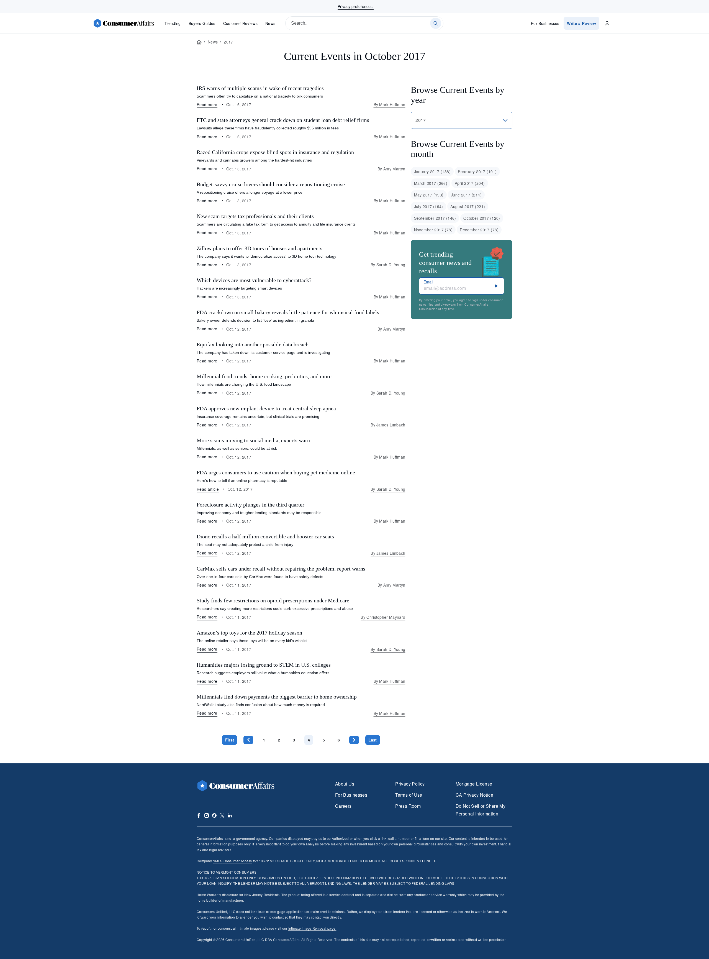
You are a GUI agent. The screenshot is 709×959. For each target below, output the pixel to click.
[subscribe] (496, 286)
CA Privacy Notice (474, 795)
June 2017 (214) (466, 195)
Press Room (408, 806)
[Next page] (354, 740)
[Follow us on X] (222, 815)
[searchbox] (364, 23)
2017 (228, 42)
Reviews (240, 23)
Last (372, 740)
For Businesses (545, 23)
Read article (208, 489)
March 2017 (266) (431, 183)
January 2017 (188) (432, 171)
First (229, 740)
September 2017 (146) (435, 218)
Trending (173, 23)
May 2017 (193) (429, 195)
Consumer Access (232, 860)
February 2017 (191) (477, 171)
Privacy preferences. (356, 6)
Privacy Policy (410, 784)
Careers (343, 806)
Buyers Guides (202, 23)
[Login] (607, 23)
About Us (344, 784)
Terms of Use (408, 795)
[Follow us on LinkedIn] (230, 815)
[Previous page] (248, 740)
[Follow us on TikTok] (214, 815)
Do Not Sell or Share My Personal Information (480, 810)
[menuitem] (432, 171)
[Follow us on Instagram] (206, 815)
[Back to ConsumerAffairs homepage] (199, 42)
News (270, 23)
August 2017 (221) (467, 206)
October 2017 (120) (481, 218)
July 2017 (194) (428, 206)
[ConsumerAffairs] (123, 23)
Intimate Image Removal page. (312, 928)
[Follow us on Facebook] (199, 815)
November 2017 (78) (433, 229)
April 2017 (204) (470, 183)
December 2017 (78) (479, 229)
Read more (207, 104)
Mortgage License (474, 784)
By (389, 104)
